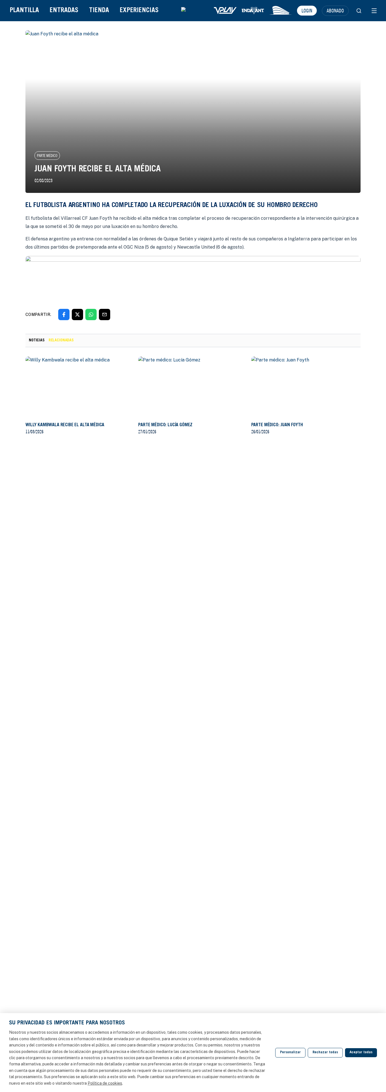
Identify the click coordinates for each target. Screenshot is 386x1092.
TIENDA (99, 10)
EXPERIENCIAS (139, 10)
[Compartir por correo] (104, 314)
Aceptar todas (361, 1052)
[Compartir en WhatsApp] (91, 314)
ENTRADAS (64, 10)
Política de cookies (105, 1083)
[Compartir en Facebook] (64, 314)
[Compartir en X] (77, 314)
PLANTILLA (24, 10)
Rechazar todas (325, 1052)
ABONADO (335, 10)
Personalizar (290, 1052)
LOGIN (307, 10)
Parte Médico (47, 155)
